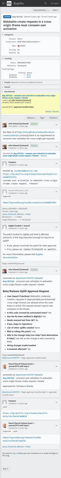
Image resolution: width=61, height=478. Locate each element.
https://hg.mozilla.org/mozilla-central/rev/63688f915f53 (29, 202)
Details (48, 111)
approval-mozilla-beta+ (24, 107)
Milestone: (11, 66)
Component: (11, 42)
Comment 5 (13, 272)
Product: (12, 39)
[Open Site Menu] (3, 3)
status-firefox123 (9, 447)
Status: (13, 63)
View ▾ (55, 10)
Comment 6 (13, 369)
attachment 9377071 (25, 278)
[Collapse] (56, 125)
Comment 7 (13, 404)
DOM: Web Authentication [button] (28, 42)
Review (56, 111)
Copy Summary (39, 10)
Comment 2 (13, 165)
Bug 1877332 (17, 17)
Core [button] (20, 39)
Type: (14, 46)
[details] (39, 278)
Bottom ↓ (31, 118)
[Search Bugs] (45, 3)
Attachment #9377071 (11, 358)
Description (13, 126)
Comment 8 (13, 428)
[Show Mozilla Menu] (9, 3)
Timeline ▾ (53, 118)
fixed (29, 75)
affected (20, 214)
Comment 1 (13, 148)
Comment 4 (13, 228)
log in (15, 453)
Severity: (12, 53)
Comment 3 (13, 193)
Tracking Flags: (8, 69)
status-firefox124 (9, 214)
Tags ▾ (42, 118)
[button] (54, 3)
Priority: (12, 50)
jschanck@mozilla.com (25, 171)
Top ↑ (5, 469)
